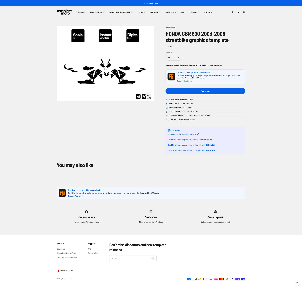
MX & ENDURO (96, 12)
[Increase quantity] (178, 57)
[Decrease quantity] (169, 57)
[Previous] (124, 3)
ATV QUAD (154, 12)
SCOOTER (170, 12)
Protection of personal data (67, 257)
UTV (182, 12)
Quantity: (169, 52)
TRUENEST (81, 12)
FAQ (89, 249)
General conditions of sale (66, 253)
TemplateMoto (171, 27)
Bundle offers (93, 253)
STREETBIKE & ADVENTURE (120, 12)
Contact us (61, 249)
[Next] (177, 3)
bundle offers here (156, 222)
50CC (141, 12)
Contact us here (93, 222)
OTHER (207, 12)
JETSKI (194, 12)
